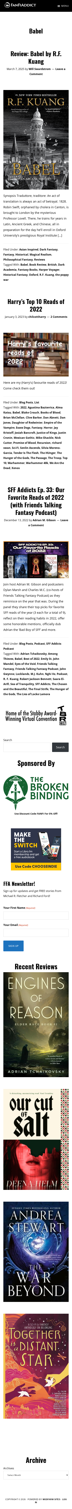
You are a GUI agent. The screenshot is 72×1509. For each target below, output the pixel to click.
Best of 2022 (32, 659)
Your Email (15, 925)
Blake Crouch (30, 412)
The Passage (38, 458)
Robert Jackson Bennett (35, 679)
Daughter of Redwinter (27, 422)
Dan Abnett (51, 417)
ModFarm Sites (51, 1499)
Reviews (39, 259)
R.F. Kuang (47, 275)
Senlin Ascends (30, 448)
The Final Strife (38, 689)
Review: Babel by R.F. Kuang (36, 57)
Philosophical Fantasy (18, 259)
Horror (48, 427)
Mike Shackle (44, 438)
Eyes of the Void (25, 664)
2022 (23, 407)
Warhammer (16, 463)
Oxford (33, 275)
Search (7, 740)
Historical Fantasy (15, 275)
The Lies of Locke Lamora (33, 694)
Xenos (16, 468)
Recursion (44, 443)
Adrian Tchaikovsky (33, 654)
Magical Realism (40, 254)
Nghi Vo (50, 674)
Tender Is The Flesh (26, 453)
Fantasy (8, 254)
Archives (8, 1468)
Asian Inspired (28, 249)
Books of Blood (50, 412)
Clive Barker (34, 417)
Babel (24, 264)
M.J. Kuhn (37, 674)
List (36, 402)
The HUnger (48, 453)
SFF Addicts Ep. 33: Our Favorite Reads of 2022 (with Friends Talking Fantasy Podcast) (36, 501)
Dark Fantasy (49, 249)
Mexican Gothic (24, 438)
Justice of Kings (47, 433)
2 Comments (59, 317)
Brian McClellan (13, 417)
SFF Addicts (42, 684)
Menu (65, 5)
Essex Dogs (23, 427)
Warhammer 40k (37, 463)
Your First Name (19, 908)
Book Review (37, 264)
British (52, 264)
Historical (21, 254)
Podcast (39, 643)
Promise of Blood (24, 443)
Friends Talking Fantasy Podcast (36, 669)
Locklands (22, 674)
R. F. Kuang (10, 679)
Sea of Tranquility (22, 684)
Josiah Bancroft (25, 433)
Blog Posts (26, 402)
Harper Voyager (49, 270)
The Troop (54, 458)
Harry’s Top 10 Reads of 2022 (36, 305)
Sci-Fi (15, 448)
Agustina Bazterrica (41, 407)
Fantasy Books (28, 270)
